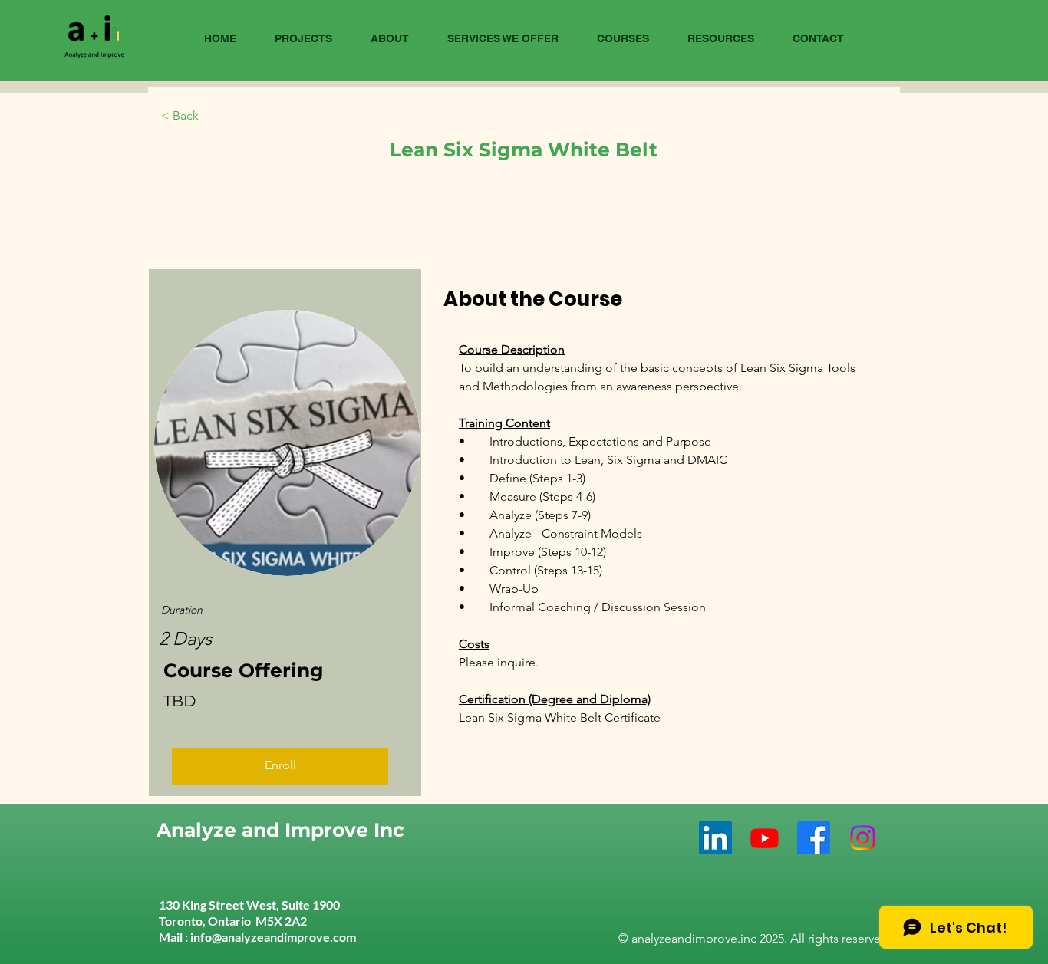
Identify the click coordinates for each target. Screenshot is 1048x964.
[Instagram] (862, 837)
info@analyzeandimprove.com (273, 936)
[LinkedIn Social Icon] (715, 837)
